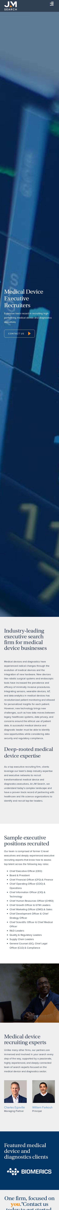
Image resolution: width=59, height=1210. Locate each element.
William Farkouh (42, 1107)
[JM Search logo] (10, 2)
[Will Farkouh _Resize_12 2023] (43, 1081)
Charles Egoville (14, 1107)
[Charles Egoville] (15, 1081)
